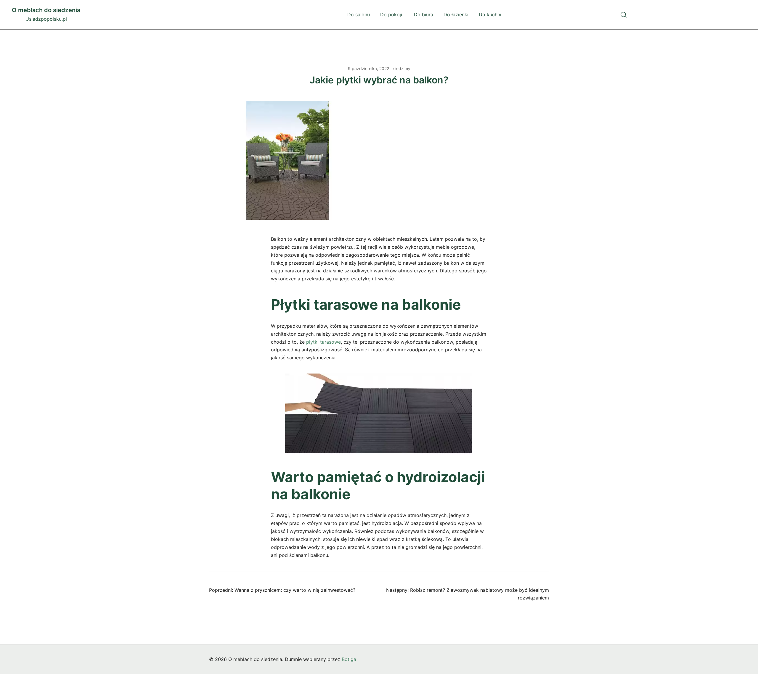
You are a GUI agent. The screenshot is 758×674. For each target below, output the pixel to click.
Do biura (423, 14)
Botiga (349, 659)
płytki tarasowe (323, 342)
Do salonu (358, 14)
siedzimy (401, 68)
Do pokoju (392, 14)
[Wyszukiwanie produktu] (623, 15)
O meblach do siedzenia (46, 10)
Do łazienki (456, 14)
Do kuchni (490, 14)
